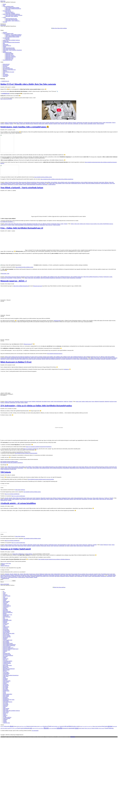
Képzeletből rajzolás (105, 642)
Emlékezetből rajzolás (7, 688)
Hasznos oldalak (6, 700)
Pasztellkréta (5, 746)
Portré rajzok (70, 123)
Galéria (4, 17)
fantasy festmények (15, 567)
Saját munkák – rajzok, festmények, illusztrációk (12, 50)
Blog (4, 5)
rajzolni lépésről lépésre (31, 184)
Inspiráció (57, 122)
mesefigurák (62, 644)
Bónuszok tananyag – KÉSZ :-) (13, 349)
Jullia (4, 73)
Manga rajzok (95, 794)
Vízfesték (111, 566)
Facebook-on (66, 437)
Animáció (5, 671)
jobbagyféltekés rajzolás (74, 536)
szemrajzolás (108, 427)
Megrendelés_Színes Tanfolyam (11, 16)
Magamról (5, 21)
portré (66, 123)
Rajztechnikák (108, 122)
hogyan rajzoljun (93, 291)
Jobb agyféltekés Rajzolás (44, 536)
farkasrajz (88, 291)
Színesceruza (101, 566)
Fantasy (10, 567)
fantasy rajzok (78, 469)
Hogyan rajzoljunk (45, 122)
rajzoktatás (20, 184)
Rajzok (100, 122)
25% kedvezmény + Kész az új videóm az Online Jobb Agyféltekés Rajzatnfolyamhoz (36, 474)
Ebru (4, 686)
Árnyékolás (10, 122)
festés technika (27, 644)
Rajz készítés (85, 122)
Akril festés (7, 642)
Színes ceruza (89, 566)
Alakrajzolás (110, 643)
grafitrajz (46, 123)
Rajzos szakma (6, 764)
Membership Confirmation (10, 56)
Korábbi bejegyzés (4, 81)
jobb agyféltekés (54, 182)
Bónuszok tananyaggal (37, 354)
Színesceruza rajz (3, 568)
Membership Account (7, 52)
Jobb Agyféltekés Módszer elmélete (12, 7)
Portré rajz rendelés (6, 748)
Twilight (4, 784)
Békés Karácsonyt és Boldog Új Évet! (16, 430)
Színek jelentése (6, 776)
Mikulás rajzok (6, 735)
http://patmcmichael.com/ (8, 68)
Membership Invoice (9, 57)
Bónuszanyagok (57, 388)
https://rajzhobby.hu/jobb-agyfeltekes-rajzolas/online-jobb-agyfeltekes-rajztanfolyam (57, 179)
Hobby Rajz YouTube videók (36, 122)
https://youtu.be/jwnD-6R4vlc (6, 98)
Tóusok (4, 782)
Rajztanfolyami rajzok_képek (8, 767)
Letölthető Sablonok (7, 731)
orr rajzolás (63, 427)
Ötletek (4, 745)
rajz (79, 123)
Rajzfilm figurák (6, 758)
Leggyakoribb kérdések (7, 729)
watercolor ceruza (100, 643)
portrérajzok (7, 470)
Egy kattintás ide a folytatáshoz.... (7, 289)
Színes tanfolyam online (12, 645)
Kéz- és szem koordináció (8, 723)
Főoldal (4, 4)
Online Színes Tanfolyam (20, 557)
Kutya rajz (40, 291)
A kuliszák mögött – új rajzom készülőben (18, 571)
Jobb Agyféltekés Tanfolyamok (87, 182)
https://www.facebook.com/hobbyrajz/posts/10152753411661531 (38, 514)
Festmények (38, 566)
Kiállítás (4, 725)
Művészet (70, 122)
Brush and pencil (6, 64)
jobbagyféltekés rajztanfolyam (85, 536)
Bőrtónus (5, 681)
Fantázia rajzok (11, 469)
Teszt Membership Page (7, 60)
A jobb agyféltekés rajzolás (8, 6)
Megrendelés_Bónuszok (10, 13)
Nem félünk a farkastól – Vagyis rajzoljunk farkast (21, 187)
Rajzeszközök (96, 122)
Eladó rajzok (18, 566)
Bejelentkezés (3, 25)
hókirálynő (97, 469)
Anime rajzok (22, 123)
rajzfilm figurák (34, 796)
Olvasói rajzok (6, 742)
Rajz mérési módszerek (40, 796)
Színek (85, 566)
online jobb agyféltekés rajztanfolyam (93, 183)
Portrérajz (74, 122)
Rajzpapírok (5, 765)
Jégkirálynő (107, 469)
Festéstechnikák (57, 642)
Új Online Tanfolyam (41, 183)
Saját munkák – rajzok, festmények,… (12, 20)
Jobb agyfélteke (36, 536)
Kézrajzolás (96, 182)
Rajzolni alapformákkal (44, 425)
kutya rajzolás (100, 291)
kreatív (59, 123)
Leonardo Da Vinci (6, 730)
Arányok (10, 424)
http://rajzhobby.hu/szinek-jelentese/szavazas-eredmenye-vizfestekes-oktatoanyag (54, 627)
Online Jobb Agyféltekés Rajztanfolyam (13, 8)
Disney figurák (24, 794)
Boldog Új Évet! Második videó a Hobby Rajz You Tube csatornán (28, 84)
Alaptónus (5, 667)
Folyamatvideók (27, 122)
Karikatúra (5, 719)
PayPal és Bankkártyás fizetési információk (11, 42)
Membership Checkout (9, 55)
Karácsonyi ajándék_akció (73, 534)
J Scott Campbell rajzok (7, 708)
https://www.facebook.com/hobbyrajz (30, 516)
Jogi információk (6, 37)
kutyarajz (34, 427)
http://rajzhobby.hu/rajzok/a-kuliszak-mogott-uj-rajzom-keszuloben (41, 547)
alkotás (18, 123)
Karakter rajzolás (76, 794)
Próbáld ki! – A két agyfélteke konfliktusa (13, 34)
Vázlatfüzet (6, 123)
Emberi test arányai (8, 644)
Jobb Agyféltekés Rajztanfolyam (74, 182)
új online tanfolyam (51, 184)
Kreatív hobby (65, 122)
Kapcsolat (7, 39)
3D (3, 659)
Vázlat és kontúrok (100, 123)
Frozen (92, 469)
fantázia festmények (36, 567)
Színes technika (110, 567)
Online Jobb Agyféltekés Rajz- (18, 622)
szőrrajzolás (113, 427)
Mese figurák (3, 643)
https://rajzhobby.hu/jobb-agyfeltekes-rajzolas (43, 177)
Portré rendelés (6, 750)
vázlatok (25, 470)
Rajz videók (90, 122)
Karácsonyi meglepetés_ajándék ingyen (10, 716)
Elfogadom (73, 804)
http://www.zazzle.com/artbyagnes (18, 564)
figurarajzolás (68, 642)
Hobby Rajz (2, 1)
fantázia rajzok (41, 123)
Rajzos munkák (6, 763)
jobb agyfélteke (47, 182)
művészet (62, 123)
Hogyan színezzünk (89, 642)
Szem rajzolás (70, 425)
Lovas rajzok (51, 644)
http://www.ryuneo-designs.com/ (9, 69)
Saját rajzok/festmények (58, 469)
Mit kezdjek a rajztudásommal (9, 736)
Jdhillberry (5, 70)
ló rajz (47, 644)
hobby (53, 183)
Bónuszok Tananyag (7, 10)
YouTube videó (13, 537)
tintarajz (94, 123)
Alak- (18, 642)
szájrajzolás (103, 427)
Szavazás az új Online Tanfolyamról (15, 617)
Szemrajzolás (75, 425)
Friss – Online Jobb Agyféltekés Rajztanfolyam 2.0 (21, 296)
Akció (6, 534)
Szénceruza (57, 643)
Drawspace (5, 66)
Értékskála (5, 690)
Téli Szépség (5, 540)
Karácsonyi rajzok (27, 469)
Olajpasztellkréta (6, 741)
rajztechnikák (89, 123)
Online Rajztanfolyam (105, 183)
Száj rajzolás (64, 425)
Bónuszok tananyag (27, 412)
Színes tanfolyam (29, 622)
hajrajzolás (17, 427)
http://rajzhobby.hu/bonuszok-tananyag (54, 421)
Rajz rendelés (5, 755)
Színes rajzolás (95, 566)
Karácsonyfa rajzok (7, 714)
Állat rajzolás (10, 291)
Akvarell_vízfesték (8, 566)
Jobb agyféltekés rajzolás (62, 182)
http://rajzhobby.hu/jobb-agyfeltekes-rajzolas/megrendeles (26, 521)
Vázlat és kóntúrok (93, 643)
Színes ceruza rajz (48, 293)
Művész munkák (6, 737)
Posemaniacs (5, 74)
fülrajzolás (12, 427)
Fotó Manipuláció (6, 699)
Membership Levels (9, 58)
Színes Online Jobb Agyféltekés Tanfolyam (11, 14)
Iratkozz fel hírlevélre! (4, 652)
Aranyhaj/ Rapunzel (7, 673)
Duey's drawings (6, 67)
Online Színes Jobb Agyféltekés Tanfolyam (11, 40)
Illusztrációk (52, 122)
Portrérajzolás (5, 44)
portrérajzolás (75, 123)
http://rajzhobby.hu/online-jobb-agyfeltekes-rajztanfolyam (11, 530)
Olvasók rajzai (6, 41)
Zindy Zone (5, 76)
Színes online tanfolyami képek (11, 19)
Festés (34, 566)
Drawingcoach (6, 65)
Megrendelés (7, 9)
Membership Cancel (9, 54)
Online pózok (5, 744)
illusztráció (51, 123)
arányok (101, 425)
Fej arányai (32, 424)
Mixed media (66, 567)
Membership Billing (9, 53)
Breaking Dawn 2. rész (7, 682)
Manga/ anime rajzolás (7, 733)
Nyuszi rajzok (5, 740)
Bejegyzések (15, 122)
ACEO (4, 660)
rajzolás (103, 122)
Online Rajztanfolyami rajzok (11, 18)
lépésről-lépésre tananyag (76, 183)
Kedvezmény (94, 536)
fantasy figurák (23, 567)
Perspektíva (71, 644)
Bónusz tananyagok (22, 182)
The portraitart (5, 75)
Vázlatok (11, 123)
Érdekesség (21, 122)
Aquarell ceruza (32, 642)
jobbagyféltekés (66, 536)
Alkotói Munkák (6, 669)
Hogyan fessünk (74, 642)
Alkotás (6, 122)
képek (60, 122)
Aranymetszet (5, 675)
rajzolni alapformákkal (19, 293)
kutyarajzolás (38, 427)
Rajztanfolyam (28, 183)
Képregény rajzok (6, 721)
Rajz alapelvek (19, 425)
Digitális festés (6, 683)
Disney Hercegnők (6, 684)
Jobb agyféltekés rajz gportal (8, 71)
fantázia (83, 469)
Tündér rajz (66, 469)
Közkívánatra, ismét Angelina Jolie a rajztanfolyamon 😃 (24, 127)
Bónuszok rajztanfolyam (31, 182)
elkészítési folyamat (29, 123)
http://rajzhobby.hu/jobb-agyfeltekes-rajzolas (9, 529)
